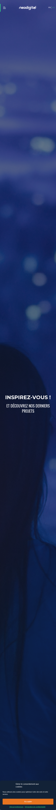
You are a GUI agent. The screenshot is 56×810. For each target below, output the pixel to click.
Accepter (28, 801)
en (53, 7)
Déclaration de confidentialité (35, 807)
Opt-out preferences (16, 807)
